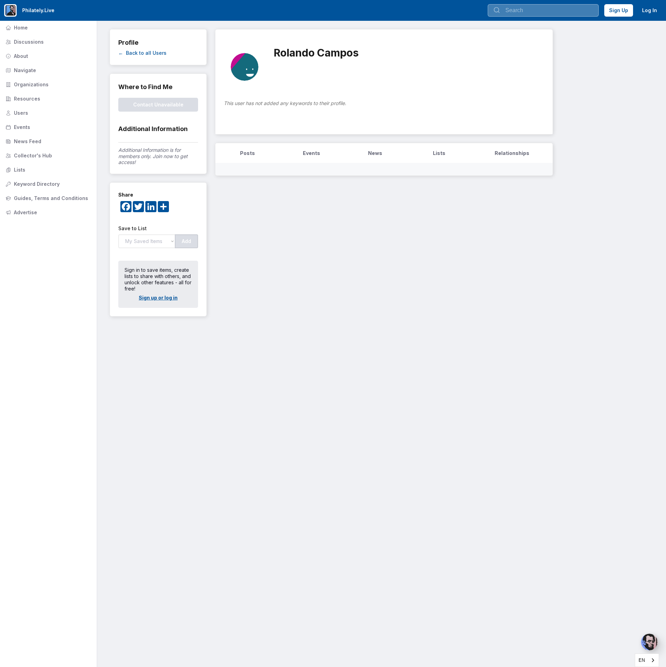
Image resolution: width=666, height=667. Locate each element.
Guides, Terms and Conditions (46, 198)
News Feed (22, 141)
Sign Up (618, 10)
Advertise (20, 212)
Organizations (26, 84)
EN (642, 660)
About (16, 56)
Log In (649, 10)
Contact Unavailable (158, 104)
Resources (22, 99)
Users (16, 113)
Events (17, 127)
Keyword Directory (32, 184)
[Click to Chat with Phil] (649, 642)
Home (16, 28)
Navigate (20, 70)
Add (186, 241)
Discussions (24, 42)
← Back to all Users (142, 53)
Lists (14, 170)
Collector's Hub (28, 155)
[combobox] (647, 660)
